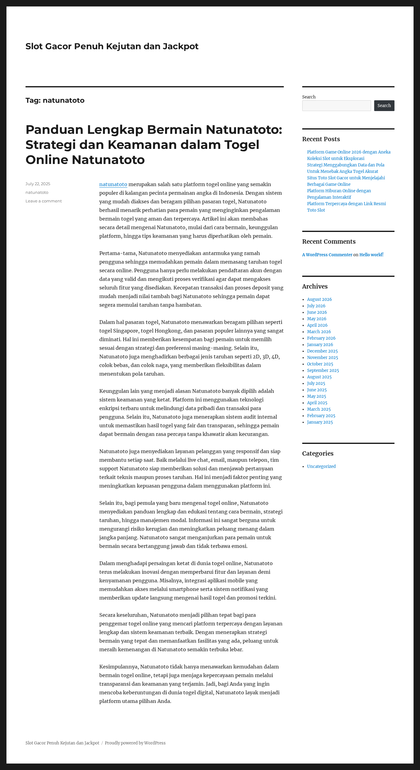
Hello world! (371, 254)
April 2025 (317, 402)
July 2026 (316, 306)
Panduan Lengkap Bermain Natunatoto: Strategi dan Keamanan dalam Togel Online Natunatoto (154, 144)
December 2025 (322, 351)
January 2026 (320, 344)
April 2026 (317, 325)
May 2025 (316, 396)
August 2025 (319, 377)
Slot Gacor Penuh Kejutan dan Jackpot (112, 46)
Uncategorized (321, 466)
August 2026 (319, 299)
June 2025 (317, 390)
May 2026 (317, 318)
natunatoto (113, 184)
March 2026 (319, 331)
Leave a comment (44, 200)
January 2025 (320, 422)
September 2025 (323, 370)
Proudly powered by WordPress (135, 743)
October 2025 (320, 364)
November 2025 (322, 357)
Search (309, 97)
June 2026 (317, 312)
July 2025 (316, 383)
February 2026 (321, 338)
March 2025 (319, 409)
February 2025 (321, 415)
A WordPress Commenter (327, 254)
